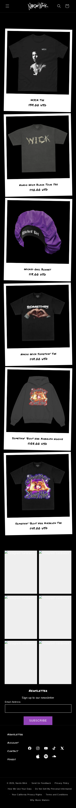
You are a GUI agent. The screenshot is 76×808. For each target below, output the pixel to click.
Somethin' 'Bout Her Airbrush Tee (38, 523)
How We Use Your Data (20, 789)
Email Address (13, 702)
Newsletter (15, 734)
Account (12, 742)
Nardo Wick (21, 783)
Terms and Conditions (57, 794)
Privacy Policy (62, 783)
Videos (11, 759)
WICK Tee (37, 100)
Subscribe (38, 720)
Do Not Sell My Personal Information (53, 789)
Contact (12, 751)
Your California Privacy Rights (27, 794)
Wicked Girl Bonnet (37, 269)
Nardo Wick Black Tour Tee (38, 184)
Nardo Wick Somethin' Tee (38, 354)
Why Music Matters (40, 800)
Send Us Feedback (41, 783)
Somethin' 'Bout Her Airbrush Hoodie (37, 438)
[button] (7, 6)
